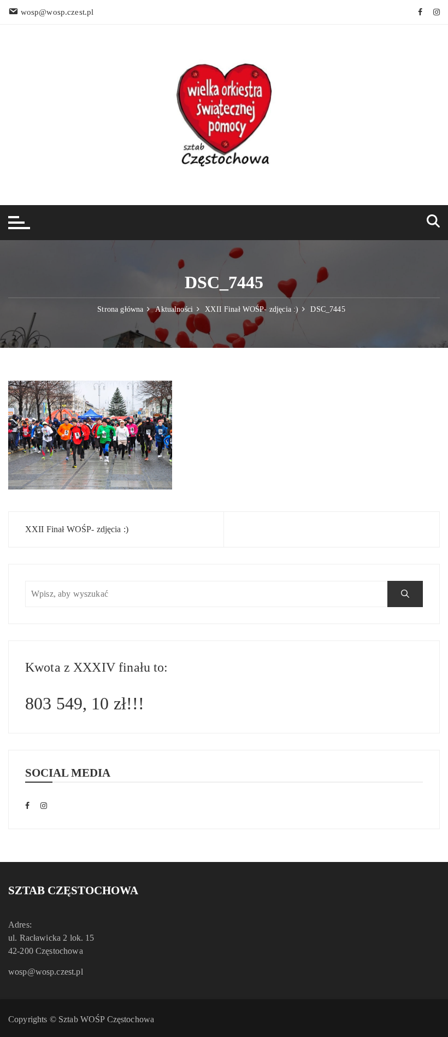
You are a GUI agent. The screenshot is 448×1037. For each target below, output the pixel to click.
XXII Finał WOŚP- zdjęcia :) (76, 529)
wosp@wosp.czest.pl (45, 971)
